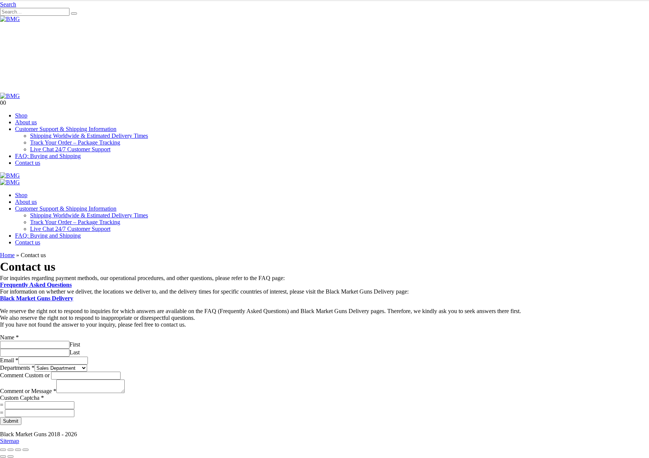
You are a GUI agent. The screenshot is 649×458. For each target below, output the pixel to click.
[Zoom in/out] (3, 450)
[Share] (18, 450)
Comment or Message (28, 391)
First (74, 344)
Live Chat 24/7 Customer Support (70, 149)
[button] (8, 4)
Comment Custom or (25, 375)
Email (9, 360)
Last (74, 352)
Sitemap (9, 441)
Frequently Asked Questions (36, 285)
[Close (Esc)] (26, 450)
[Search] (74, 13)
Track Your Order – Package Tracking (75, 142)
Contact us (27, 163)
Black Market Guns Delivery (36, 298)
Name (9, 337)
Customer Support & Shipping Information (65, 129)
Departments (17, 368)
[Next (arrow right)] (11, 456)
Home (7, 255)
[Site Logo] (10, 19)
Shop (21, 115)
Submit (10, 421)
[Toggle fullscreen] (11, 450)
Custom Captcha (22, 398)
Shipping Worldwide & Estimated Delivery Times (89, 136)
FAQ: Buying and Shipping (48, 156)
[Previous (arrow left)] (3, 456)
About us (26, 122)
